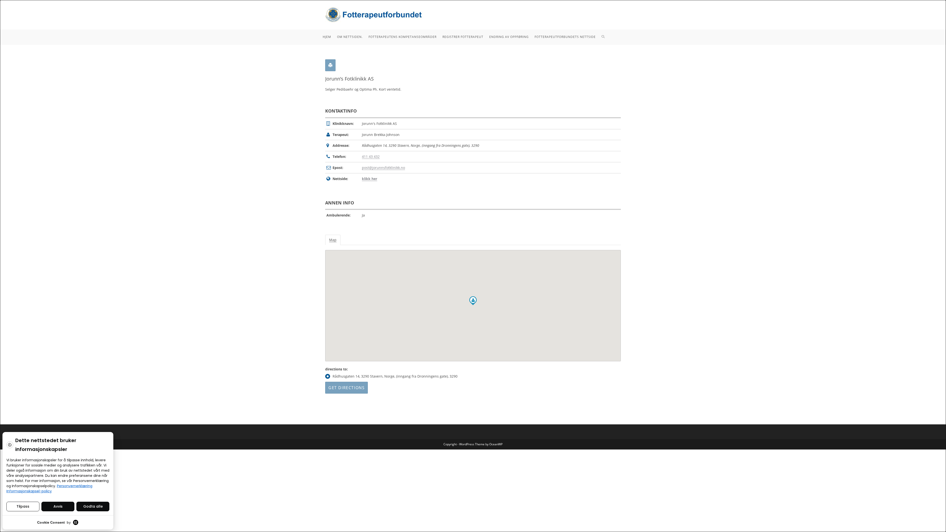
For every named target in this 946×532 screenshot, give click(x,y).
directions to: (336, 369)
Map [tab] (333, 239)
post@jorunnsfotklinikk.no (383, 167)
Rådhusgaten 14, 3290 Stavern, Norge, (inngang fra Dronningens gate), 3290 (395, 376)
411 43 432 (371, 156)
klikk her (369, 178)
